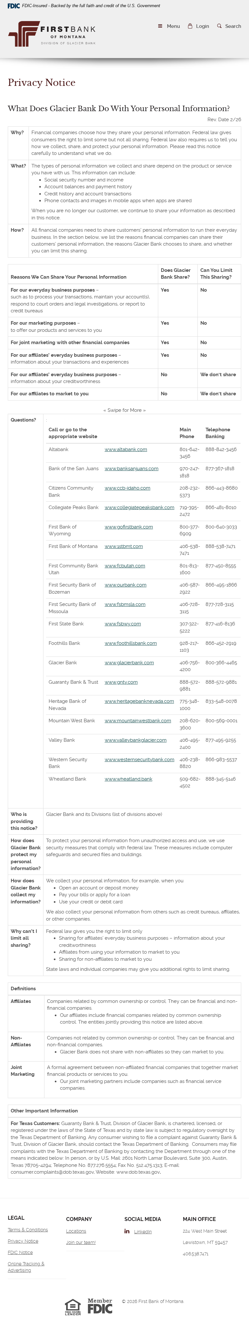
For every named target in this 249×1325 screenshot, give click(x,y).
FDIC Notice (20, 1252)
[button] (198, 26)
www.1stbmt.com (124, 546)
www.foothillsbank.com (131, 643)
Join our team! (81, 1242)
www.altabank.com (126, 449)
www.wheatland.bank (128, 779)
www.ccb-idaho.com (127, 488)
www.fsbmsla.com (125, 604)
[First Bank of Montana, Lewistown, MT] (52, 35)
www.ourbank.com (126, 585)
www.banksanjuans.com (132, 468)
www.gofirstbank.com (129, 527)
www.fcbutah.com (125, 566)
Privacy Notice (23, 1241)
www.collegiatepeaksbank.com (139, 507)
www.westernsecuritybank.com (139, 759)
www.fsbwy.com (123, 624)
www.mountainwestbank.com (138, 721)
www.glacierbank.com (129, 663)
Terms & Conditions (28, 1229)
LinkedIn (143, 1231)
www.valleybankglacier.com (136, 740)
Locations (76, 1231)
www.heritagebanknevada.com (139, 701)
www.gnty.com (121, 682)
